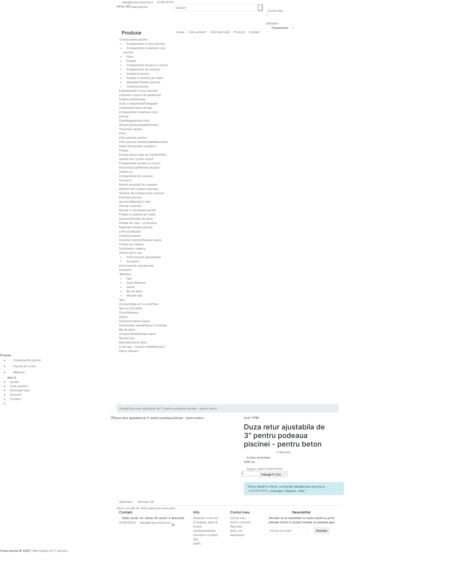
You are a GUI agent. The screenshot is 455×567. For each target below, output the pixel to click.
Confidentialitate (204, 531)
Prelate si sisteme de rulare (144, 78)
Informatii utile (220, 32)
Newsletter (237, 535)
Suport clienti (264, 469)
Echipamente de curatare (143, 69)
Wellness (125, 274)
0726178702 (165, 2)
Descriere (125, 502)
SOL (196, 539)
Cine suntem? (197, 32)
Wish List (236, 531)
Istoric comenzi (240, 522)
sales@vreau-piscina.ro (137, 2)
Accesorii (132, 261)
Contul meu (238, 518)
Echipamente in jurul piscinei (145, 44)
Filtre (129, 56)
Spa (129, 278)
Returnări (236, 526)
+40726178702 (258, 491)
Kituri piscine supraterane (143, 257)
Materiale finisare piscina (143, 82)
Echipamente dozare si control (147, 65)
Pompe (131, 61)
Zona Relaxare (136, 282)
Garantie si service (205, 518)
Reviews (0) (146, 502)
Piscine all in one (130, 253)
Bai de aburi (134, 291)
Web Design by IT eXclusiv (50, 550)
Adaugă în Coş (271, 474)
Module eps (134, 295)
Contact (254, 32)
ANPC (197, 543)
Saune (130, 287)
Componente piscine (133, 39)
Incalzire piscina (137, 86)
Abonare (321, 530)
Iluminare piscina (137, 73)
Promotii (239, 32)
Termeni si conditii (205, 535)
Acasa (179, 32)
